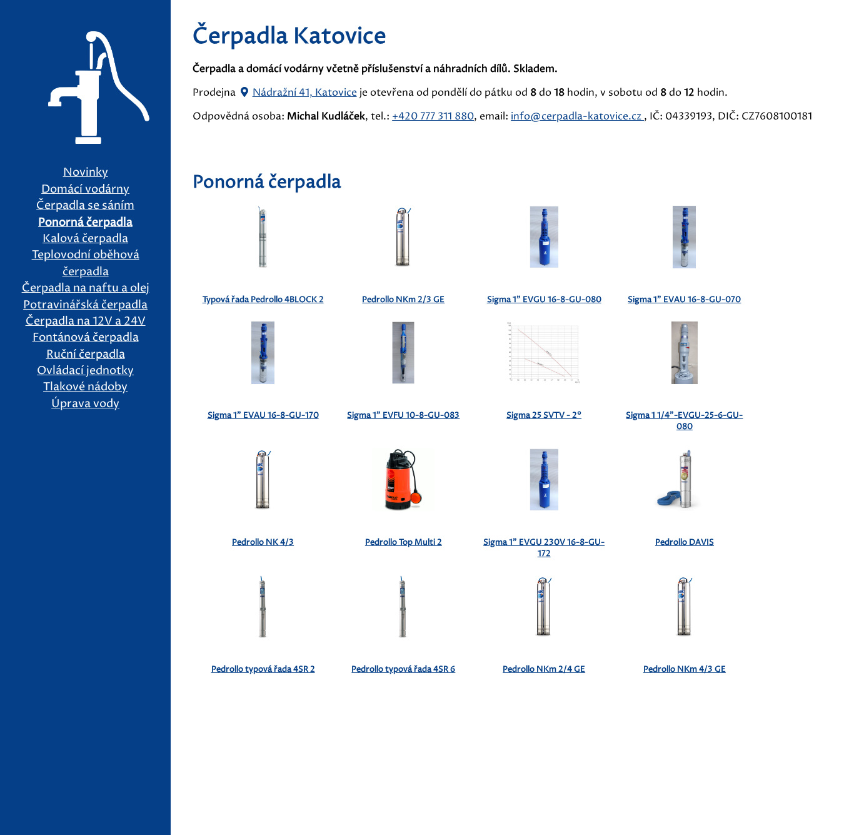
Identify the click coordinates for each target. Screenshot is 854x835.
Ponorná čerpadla (85, 222)
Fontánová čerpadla (86, 337)
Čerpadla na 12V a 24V (86, 321)
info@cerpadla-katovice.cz (577, 116)
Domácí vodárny (85, 189)
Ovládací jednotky (85, 370)
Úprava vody (85, 404)
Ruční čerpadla (85, 354)
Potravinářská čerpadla (85, 305)
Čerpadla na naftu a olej (85, 288)
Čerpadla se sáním (85, 205)
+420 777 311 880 (433, 116)
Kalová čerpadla (85, 238)
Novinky (85, 172)
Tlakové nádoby (85, 387)
